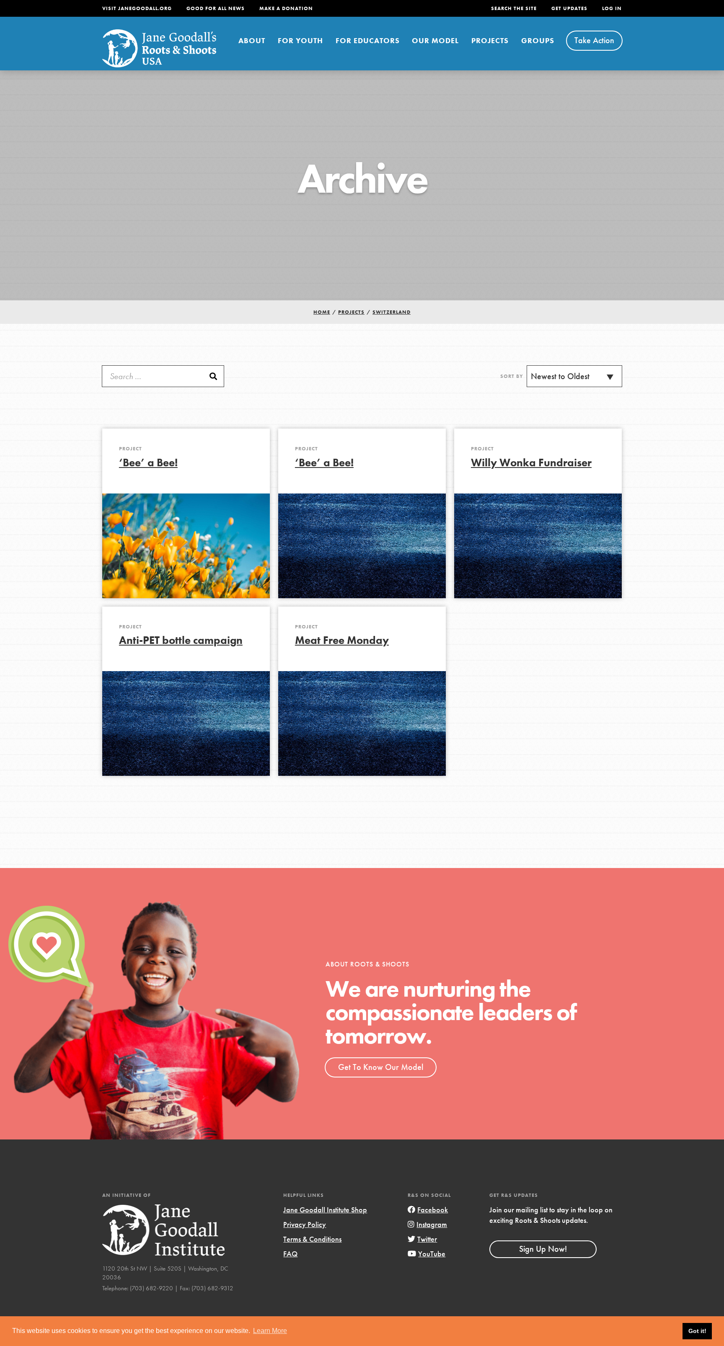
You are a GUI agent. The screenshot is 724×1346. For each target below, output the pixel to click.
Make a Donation (286, 8)
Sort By (511, 376)
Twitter (427, 1239)
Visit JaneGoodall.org (137, 8)
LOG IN (612, 8)
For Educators (368, 40)
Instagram (431, 1224)
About (251, 40)
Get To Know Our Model (380, 1067)
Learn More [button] (270, 1330)
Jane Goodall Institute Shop (325, 1209)
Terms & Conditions (312, 1239)
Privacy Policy (304, 1224)
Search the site (514, 8)
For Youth (300, 40)
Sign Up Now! (543, 1248)
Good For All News (215, 8)
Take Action (594, 40)
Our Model (435, 40)
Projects (490, 40)
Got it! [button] (697, 1331)
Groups (537, 40)
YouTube (431, 1253)
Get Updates (569, 8)
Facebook (432, 1209)
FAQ (290, 1253)
